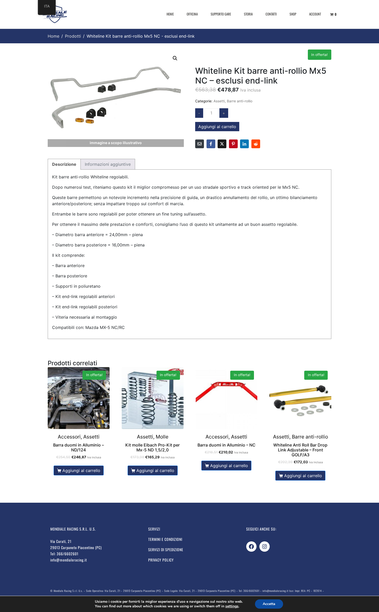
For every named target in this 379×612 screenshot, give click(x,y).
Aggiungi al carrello (217, 126)
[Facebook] (251, 546)
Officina (192, 13)
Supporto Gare (221, 13)
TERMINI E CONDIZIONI (165, 539)
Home (170, 13)
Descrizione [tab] (64, 164)
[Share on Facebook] (211, 143)
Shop (293, 13)
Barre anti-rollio (239, 101)
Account (315, 13)
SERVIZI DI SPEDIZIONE (165, 549)
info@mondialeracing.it (68, 560)
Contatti (271, 13)
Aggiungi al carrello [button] (81, 470)
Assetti (219, 101)
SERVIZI (154, 529)
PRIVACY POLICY (161, 560)
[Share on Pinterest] (233, 143)
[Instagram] (264, 546)
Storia (248, 13)
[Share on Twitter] (222, 143)
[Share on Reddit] (255, 143)
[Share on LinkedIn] (244, 143)
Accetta (269, 603)
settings (231, 606)
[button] (175, 58)
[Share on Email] (199, 143)
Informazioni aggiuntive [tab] (108, 164)
